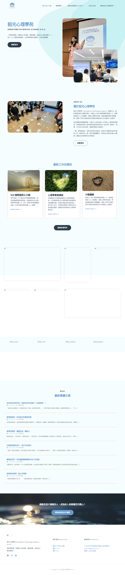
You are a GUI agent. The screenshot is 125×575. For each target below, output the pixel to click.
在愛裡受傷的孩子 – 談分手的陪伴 (19, 445)
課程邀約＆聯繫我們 (106, 6)
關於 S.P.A (56, 548)
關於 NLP (56, 551)
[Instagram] (12, 555)
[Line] (16, 555)
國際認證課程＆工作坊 (75, 6)
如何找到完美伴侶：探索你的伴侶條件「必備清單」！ (26, 403)
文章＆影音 (92, 6)
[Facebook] (8, 555)
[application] (62, 5)
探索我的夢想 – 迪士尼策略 (16, 473)
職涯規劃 (20, 461)
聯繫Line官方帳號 (90, 551)
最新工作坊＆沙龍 (59, 546)
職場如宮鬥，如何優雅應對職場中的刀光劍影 (23, 459)
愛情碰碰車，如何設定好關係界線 (19, 417)
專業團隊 (58, 6)
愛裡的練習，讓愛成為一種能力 (18, 431)
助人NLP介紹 (47, 6)
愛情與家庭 (21, 405)
